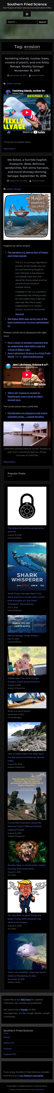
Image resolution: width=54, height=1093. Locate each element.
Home (6, 1037)
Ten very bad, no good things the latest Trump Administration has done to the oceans (24, 919)
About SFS (8, 1042)
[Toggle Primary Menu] (27, 14)
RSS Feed (26, 999)
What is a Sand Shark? (19, 711)
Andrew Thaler (37, 75)
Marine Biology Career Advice (23, 635)
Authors (7, 1048)
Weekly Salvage (14, 83)
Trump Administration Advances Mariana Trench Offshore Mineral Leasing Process (24, 826)
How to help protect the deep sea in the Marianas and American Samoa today (26, 757)
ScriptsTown (39, 1089)
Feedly (24, 1009)
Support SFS (9, 1054)
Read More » (9, 149)
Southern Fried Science (27, 4)
